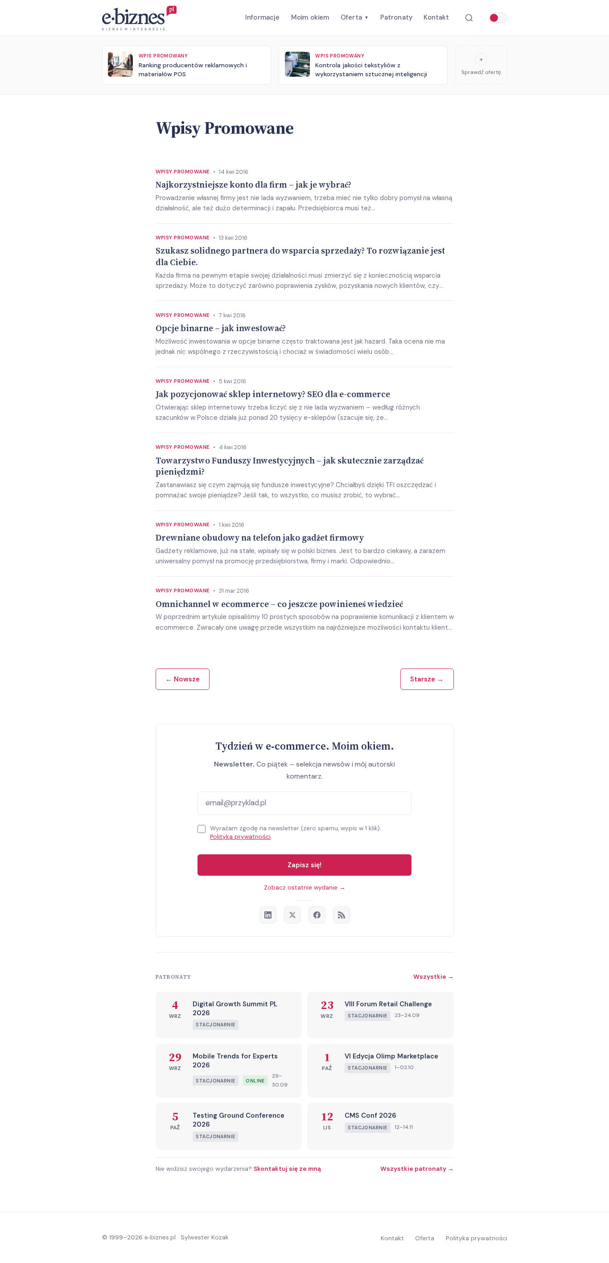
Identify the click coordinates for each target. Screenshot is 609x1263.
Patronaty (396, 17)
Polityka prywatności (240, 837)
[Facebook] (317, 914)
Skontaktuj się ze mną (287, 1169)
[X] (292, 914)
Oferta (355, 17)
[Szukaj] (468, 18)
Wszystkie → (433, 976)
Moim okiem (310, 17)
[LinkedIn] (267, 914)
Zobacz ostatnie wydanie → (305, 887)
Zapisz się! (304, 865)
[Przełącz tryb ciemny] (498, 17)
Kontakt (436, 17)
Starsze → (427, 679)
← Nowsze (182, 679)
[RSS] (341, 914)
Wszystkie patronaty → (417, 1169)
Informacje (262, 17)
